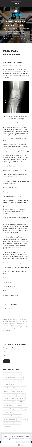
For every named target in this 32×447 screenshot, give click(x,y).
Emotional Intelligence (11, 388)
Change (18, 374)
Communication (17, 381)
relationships (13, 326)
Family (23, 388)
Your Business (22, 419)
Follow (6, 361)
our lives (22, 321)
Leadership (21, 395)
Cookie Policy (9, 439)
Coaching (7, 381)
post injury (12, 323)
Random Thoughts (10, 409)
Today (12, 412)
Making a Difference (18, 398)
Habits (13, 391)
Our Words (18, 405)
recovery (5, 326)
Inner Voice (20, 391)
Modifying (21, 402)
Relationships (22, 409)
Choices (20, 377)
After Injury (13, 62)
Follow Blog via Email (15, 345)
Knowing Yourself (9, 395)
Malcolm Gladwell (9, 402)
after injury (11, 319)
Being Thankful (9, 374)
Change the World (9, 377)
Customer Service (9, 384)
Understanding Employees (12, 416)
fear (17, 319)
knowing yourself (12, 321)
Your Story (7, 426)
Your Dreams (8, 423)
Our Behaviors (8, 405)
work (8, 328)
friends (6, 391)
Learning (6, 398)
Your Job (17, 423)
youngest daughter (17, 328)
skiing (20, 326)
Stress (6, 412)
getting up (22, 319)
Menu (17, 3)
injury (5, 321)
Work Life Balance (9, 419)
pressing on (20, 323)
